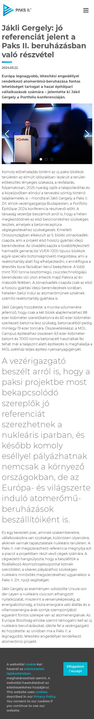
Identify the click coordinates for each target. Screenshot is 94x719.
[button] (8, 133)
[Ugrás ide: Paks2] (25, 10)
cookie (30, 664)
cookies (41, 692)
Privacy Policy (45, 697)
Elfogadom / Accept (75, 669)
